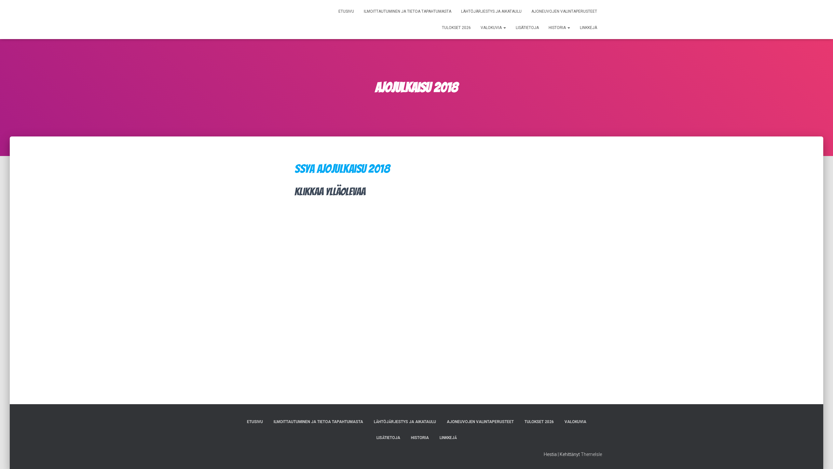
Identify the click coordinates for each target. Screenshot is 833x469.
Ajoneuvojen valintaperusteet (564, 11)
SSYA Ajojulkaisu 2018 (342, 168)
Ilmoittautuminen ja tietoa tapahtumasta (407, 11)
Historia (558, 27)
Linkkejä (588, 27)
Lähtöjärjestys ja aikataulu (491, 11)
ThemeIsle (591, 454)
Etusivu (346, 11)
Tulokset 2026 (456, 27)
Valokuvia (492, 27)
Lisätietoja (527, 27)
